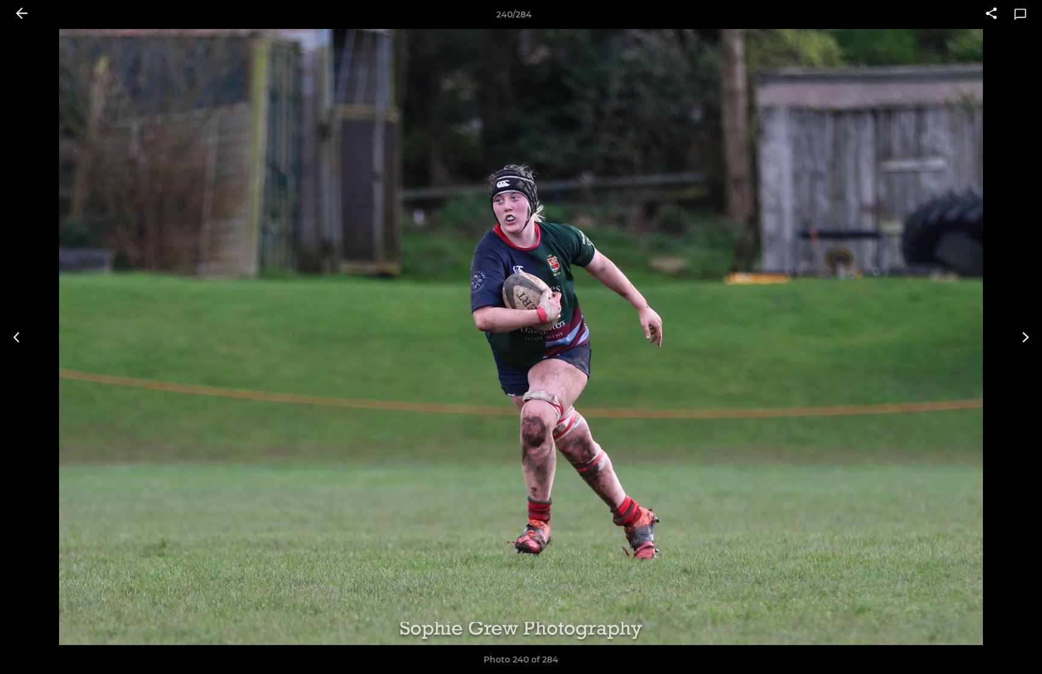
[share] (991, 14)
